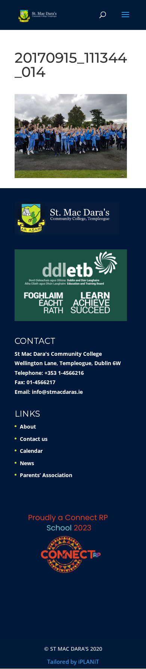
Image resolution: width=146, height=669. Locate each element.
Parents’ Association (46, 475)
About (28, 426)
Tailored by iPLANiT (73, 661)
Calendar (31, 450)
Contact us (34, 438)
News (27, 463)
